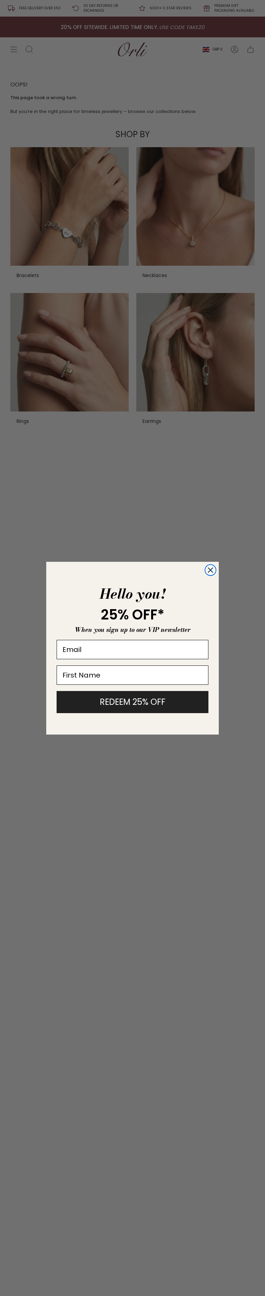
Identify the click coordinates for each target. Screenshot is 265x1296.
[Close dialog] (210, 570)
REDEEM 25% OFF (132, 702)
